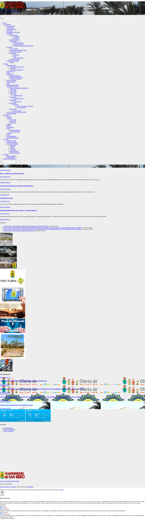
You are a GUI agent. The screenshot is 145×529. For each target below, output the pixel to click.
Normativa (9, 47)
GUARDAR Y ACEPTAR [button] (7, 518)
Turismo (9, 118)
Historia (9, 125)
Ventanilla (6, 139)
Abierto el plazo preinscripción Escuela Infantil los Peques (18, 230)
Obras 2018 (13, 89)
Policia (8, 73)
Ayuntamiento (7, 24)
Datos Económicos (15, 39)
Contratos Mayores (18, 44)
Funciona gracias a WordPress (8, 487)
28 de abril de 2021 (5, 176)
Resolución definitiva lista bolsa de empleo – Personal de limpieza (18, 210)
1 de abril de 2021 (5, 213)
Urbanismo (13, 145)
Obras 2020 (13, 92)
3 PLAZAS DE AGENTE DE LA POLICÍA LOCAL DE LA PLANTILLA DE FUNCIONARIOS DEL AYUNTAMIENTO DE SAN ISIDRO (42, 229)
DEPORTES (10, 74)
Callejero (9, 124)
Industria (12, 147)
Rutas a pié (13, 122)
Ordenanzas (13, 53)
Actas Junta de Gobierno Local (18, 50)
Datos (8, 134)
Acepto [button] (56, 489)
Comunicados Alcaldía (13, 61)
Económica (10, 33)
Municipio (6, 115)
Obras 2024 (13, 103)
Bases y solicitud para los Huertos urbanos (12, 173)
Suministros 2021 (18, 95)
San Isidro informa (12, 113)
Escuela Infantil (11, 82)
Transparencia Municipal (13, 32)
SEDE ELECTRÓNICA (10, 159)
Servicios (5, 64)
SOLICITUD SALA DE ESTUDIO (16, 112)
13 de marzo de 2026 (5, 400)
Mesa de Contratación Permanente (19, 88)
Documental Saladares (13, 137)
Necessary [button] (2, 506)
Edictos (12, 62)
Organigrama (10, 27)
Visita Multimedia (11, 136)
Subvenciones (13, 35)
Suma (8, 83)
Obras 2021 (13, 94)
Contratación (13, 41)
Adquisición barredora (6, 198)
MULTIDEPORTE (15, 76)
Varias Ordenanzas (18, 58)
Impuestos (16, 54)
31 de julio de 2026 (5, 384)
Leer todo (60, 489)
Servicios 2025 (17, 110)
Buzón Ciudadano (11, 156)
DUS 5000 (10, 30)
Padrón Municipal (15, 153)
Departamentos (11, 157)
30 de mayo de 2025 (5, 408)
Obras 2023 (13, 100)
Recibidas (16, 38)
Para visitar (13, 119)
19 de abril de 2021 (5, 189)
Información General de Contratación (23, 45)
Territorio (9, 133)
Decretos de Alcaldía (15, 51)
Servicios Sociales (11, 80)
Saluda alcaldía (11, 26)
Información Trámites (12, 144)
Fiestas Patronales (14, 131)
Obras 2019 (13, 91)
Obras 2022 (13, 97)
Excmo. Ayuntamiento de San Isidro (9, 11)
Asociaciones (10, 127)
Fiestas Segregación (15, 130)
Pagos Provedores (15, 59)
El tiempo (9, 116)
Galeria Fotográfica (8, 431)
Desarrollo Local (11, 65)
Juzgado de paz (11, 71)
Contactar (5, 154)
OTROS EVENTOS (15, 79)
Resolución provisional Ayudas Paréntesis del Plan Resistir (16, 186)
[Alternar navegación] (0, 17)
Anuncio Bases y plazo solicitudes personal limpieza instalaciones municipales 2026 (25, 226)
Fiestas (8, 128)
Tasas (14, 56)
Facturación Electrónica (13, 85)
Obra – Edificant (21, 107)
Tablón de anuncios (12, 142)
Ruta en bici (13, 121)
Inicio (4, 23)
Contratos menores (18, 98)
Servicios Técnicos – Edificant (25, 106)
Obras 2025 (13, 109)
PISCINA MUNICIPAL (16, 77)
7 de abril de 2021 (5, 201)
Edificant (15, 104)
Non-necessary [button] (4, 512)
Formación (13, 68)
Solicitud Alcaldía (11, 141)
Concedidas (16, 36)
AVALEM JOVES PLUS (17, 67)
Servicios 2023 (17, 101)
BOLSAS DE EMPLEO (16, 70)
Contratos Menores (18, 42)
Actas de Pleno (14, 48)
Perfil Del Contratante (12, 86)
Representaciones (11, 29)
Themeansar (30, 487)
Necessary (4, 507)
